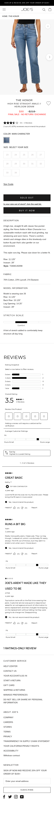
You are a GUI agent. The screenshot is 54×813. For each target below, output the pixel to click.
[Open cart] (49, 9)
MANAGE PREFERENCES (15, 695)
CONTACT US (9, 671)
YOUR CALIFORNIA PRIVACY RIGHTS (21, 746)
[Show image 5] (28, 91)
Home (4, 16)
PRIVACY (7, 736)
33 (7, 172)
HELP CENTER (10, 666)
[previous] (4, 57)
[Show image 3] (22, 91)
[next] (49, 57)
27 (41, 155)
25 (24, 155)
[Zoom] (47, 26)
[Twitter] (10, 796)
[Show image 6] (31, 91)
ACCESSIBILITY (10, 751)
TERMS (7, 732)
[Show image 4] (25, 91)
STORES (7, 727)
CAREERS (8, 722)
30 (24, 164)
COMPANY (8, 717)
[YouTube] (22, 796)
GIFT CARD (8, 685)
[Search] (44, 9)
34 (16, 172)
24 (16, 155)
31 (32, 164)
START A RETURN (11, 680)
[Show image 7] (34, 91)
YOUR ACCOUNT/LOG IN (15, 676)
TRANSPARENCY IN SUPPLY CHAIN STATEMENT (26, 741)
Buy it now (27, 210)
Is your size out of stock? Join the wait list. (22, 204)
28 (7, 164)
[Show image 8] (37, 91)
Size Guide (8, 184)
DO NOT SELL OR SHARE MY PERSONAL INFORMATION (22, 701)
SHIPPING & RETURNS (14, 690)
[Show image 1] (16, 91)
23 (7, 155)
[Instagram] (16, 796)
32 (41, 164)
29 (16, 164)
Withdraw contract (11, 755)
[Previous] (11, 91)
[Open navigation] (4, 9)
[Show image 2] (19, 91)
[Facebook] (4, 796)
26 (32, 155)
